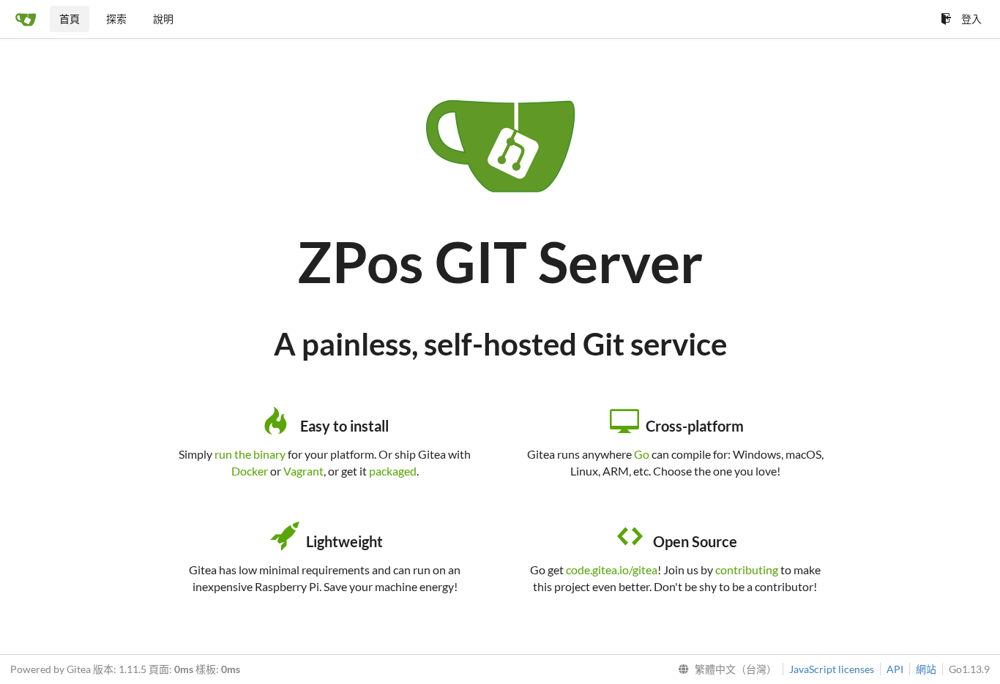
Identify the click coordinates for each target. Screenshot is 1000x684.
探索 (116, 18)
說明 (163, 18)
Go (641, 454)
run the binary (250, 454)
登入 (971, 18)
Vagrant (303, 471)
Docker (249, 471)
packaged (393, 471)
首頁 (69, 18)
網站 (926, 669)
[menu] (724, 669)
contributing (746, 569)
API (895, 669)
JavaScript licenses (831, 669)
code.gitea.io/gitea (611, 569)
